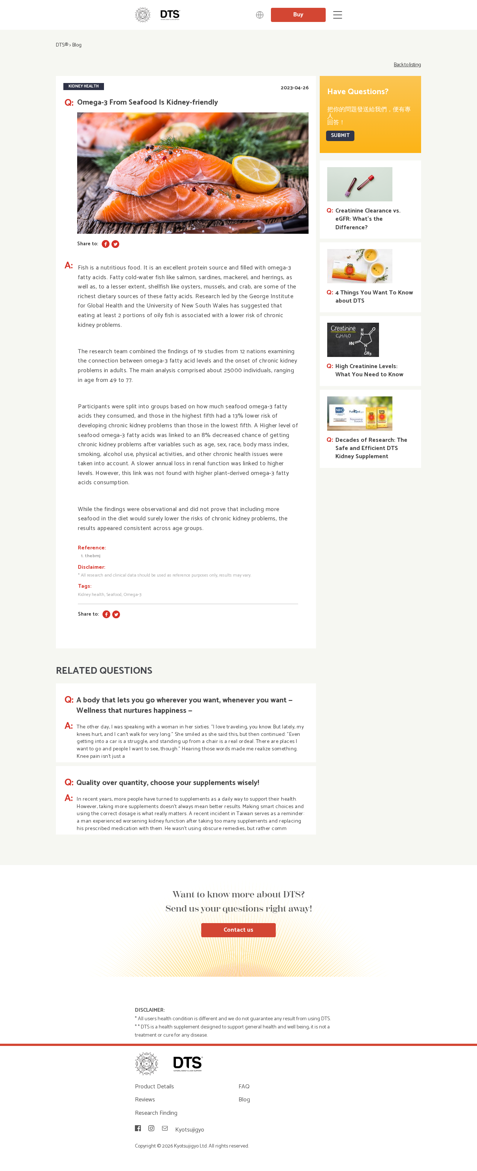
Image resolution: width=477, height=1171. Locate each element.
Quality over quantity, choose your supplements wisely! (167, 783)
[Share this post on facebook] (106, 244)
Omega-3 (132, 594)
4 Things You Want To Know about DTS (374, 297)
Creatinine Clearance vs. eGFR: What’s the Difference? (368, 219)
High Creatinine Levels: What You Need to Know (369, 371)
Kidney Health (84, 86)
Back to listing (407, 65)
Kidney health (91, 594)
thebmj (92, 555)
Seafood (114, 594)
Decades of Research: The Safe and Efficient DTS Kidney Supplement (371, 448)
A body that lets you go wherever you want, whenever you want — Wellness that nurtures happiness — (184, 705)
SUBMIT (340, 135)
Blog (77, 45)
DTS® (62, 45)
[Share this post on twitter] (115, 244)
